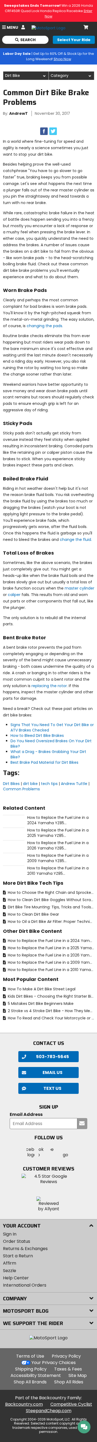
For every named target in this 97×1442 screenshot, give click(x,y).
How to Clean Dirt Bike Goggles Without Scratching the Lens (50, 899)
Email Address (26, 1115)
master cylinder (79, 588)
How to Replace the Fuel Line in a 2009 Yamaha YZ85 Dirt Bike (50, 962)
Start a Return (18, 1256)
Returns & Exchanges (25, 1248)
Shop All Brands (30, 1382)
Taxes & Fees (68, 1369)
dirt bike (30, 783)
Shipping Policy (31, 1369)
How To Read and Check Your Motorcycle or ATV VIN (50, 1018)
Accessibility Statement (36, 1375)
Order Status (16, 1241)
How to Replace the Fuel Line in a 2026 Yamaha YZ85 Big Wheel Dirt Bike (50, 955)
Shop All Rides (68, 1382)
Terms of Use (30, 1356)
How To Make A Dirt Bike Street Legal (41, 989)
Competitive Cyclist (71, 1404)
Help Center (16, 1278)
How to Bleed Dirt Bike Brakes (37, 735)
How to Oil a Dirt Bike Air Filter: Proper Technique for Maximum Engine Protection (50, 921)
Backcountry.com (24, 1404)
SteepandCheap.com (48, 1411)
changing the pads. (45, 326)
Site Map (77, 1375)
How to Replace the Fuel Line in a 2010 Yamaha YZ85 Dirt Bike (50, 969)
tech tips (49, 783)
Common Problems (21, 789)
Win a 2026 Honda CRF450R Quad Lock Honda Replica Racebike (48, 11)
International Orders (24, 1285)
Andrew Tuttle (74, 783)
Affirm (9, 1263)
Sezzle (9, 1271)
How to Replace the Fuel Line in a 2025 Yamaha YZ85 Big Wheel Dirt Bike (50, 948)
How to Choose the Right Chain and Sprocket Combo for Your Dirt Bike (50, 892)
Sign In (9, 1234)
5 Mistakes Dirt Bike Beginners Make (40, 1003)
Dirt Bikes (11, 783)
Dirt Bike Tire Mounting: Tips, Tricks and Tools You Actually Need (50, 907)
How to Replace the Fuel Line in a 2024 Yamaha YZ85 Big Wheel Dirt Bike (50, 940)
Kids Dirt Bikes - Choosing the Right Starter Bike (50, 996)
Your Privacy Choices (54, 1362)
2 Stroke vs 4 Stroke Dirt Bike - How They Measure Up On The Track (50, 1010)
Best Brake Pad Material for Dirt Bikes (44, 762)
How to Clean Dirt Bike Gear (33, 914)
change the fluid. (76, 539)
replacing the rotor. (50, 685)
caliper (14, 594)
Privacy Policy (66, 1356)
